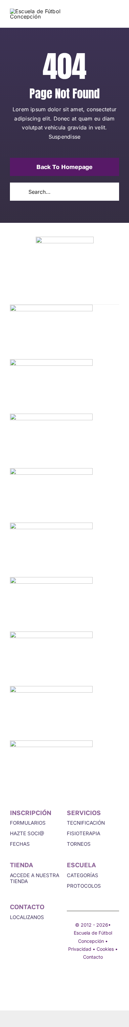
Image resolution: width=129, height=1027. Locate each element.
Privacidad (79, 949)
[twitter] (69, 977)
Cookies (105, 949)
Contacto (93, 957)
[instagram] (81, 977)
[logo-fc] (36, 11)
